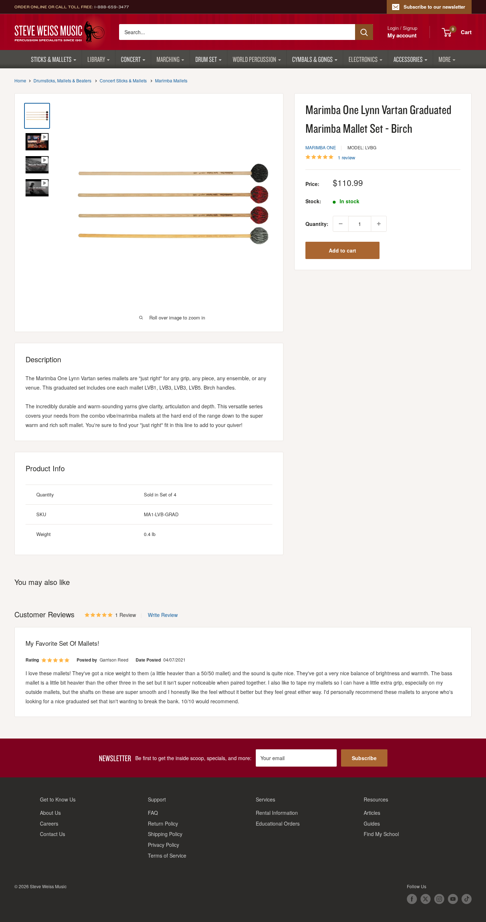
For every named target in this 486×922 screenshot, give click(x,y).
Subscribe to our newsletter (434, 6)
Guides (372, 823)
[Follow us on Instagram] (439, 899)
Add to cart (342, 250)
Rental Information (277, 812)
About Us (50, 812)
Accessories (408, 59)
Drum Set (206, 59)
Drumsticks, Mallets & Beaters (62, 80)
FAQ (153, 812)
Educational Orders (278, 823)
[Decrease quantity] (340, 223)
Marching (168, 59)
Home (20, 80)
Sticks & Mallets (51, 59)
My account (402, 35)
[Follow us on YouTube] (453, 899)
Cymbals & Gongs (312, 59)
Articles (372, 812)
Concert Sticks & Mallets (123, 80)
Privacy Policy (163, 844)
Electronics (363, 59)
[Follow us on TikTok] (467, 899)
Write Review (163, 614)
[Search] (364, 32)
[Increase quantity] (378, 223)
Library (96, 59)
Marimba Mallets (171, 80)
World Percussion (254, 59)
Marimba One (320, 147)
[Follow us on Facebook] (412, 899)
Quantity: (316, 223)
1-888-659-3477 (111, 6)
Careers (49, 823)
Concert (131, 59)
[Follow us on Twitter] (426, 899)
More (445, 59)
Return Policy (163, 823)
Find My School (381, 833)
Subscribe (364, 758)
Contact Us (52, 833)
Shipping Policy (165, 833)
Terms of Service (167, 855)
